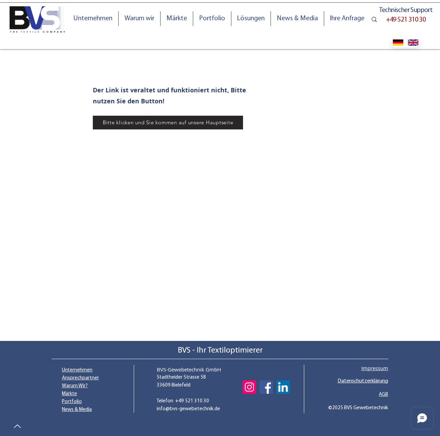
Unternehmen (77, 370)
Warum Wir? (75, 386)
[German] (398, 42)
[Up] (17, 426)
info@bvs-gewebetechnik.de (188, 409)
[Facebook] (266, 387)
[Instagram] (249, 387)
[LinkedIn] (283, 387)
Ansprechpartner (80, 378)
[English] (413, 42)
